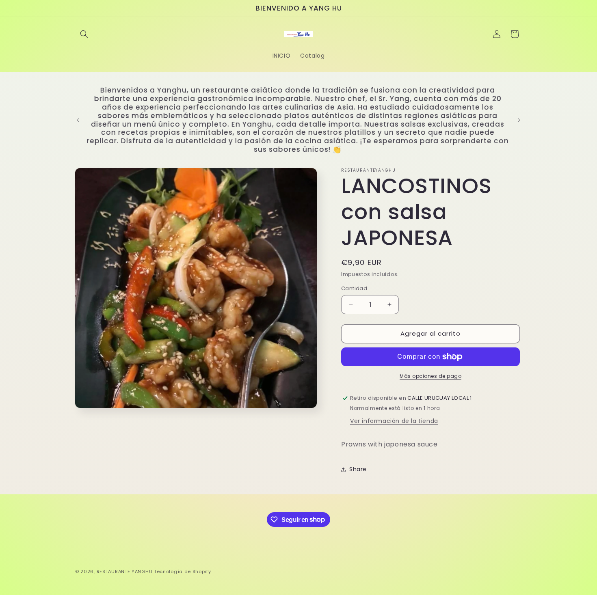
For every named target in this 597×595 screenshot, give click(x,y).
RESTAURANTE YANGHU (125, 571)
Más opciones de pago (430, 376)
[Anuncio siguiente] (519, 120)
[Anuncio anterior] (78, 120)
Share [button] (358, 469)
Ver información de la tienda (394, 421)
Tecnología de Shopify (182, 571)
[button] (84, 34)
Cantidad (354, 288)
